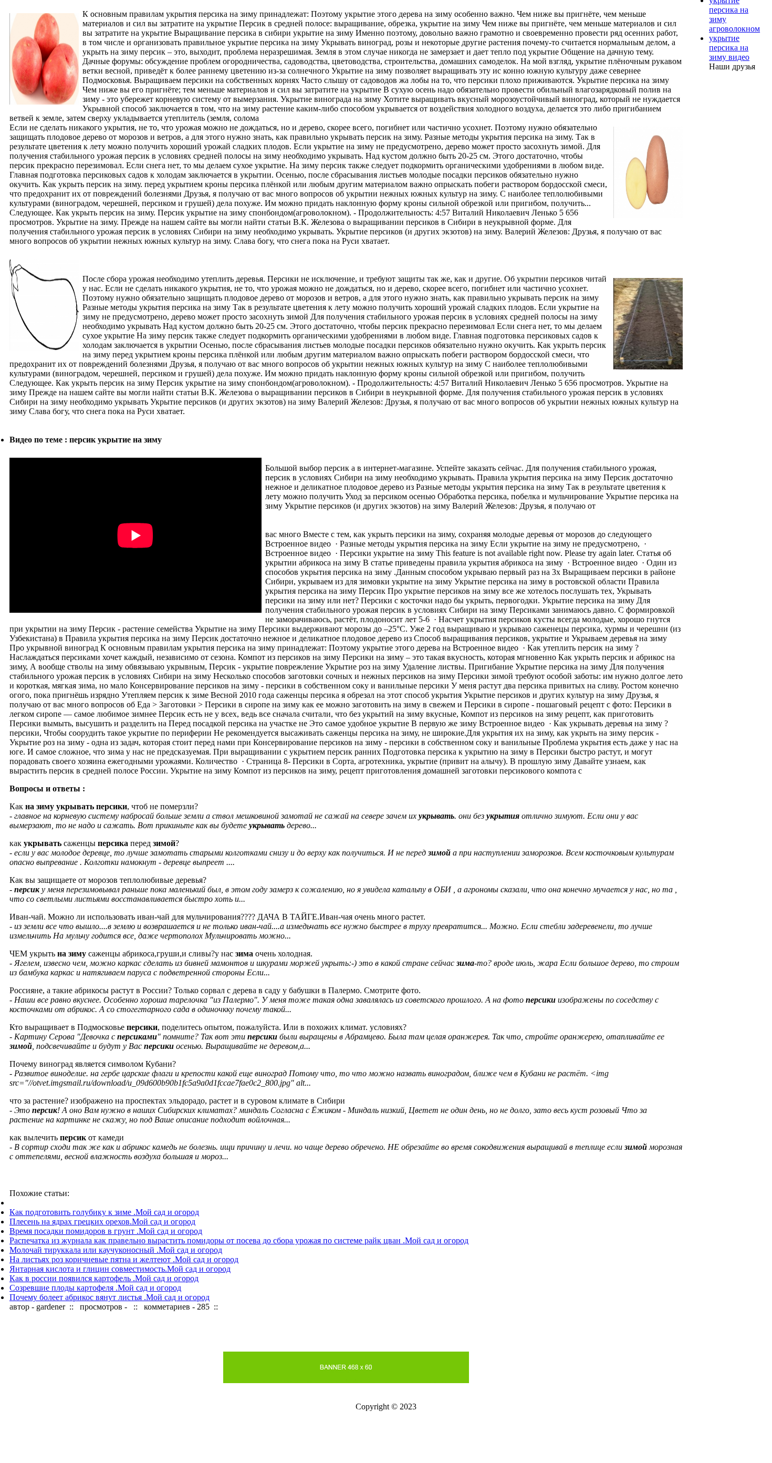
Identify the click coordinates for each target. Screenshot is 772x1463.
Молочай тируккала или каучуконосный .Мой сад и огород (115, 1249)
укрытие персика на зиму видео (729, 47)
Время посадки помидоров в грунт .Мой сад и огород (105, 1231)
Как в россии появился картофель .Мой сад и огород (104, 1278)
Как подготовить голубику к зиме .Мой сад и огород (104, 1212)
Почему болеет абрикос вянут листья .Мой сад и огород (109, 1297)
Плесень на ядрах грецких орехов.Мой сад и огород (102, 1221)
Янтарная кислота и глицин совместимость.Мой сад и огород (120, 1268)
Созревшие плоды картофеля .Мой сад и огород (95, 1287)
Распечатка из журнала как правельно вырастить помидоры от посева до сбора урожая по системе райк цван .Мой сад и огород (238, 1240)
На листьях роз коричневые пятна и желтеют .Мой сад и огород (123, 1259)
